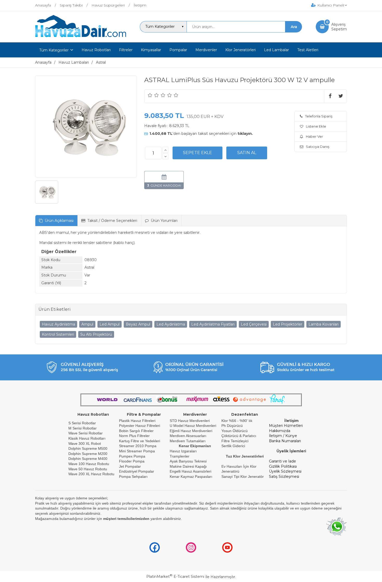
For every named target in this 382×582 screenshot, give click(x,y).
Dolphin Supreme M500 (87, 448)
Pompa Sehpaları (133, 476)
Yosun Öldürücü (234, 431)
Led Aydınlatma (170, 324)
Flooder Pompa (131, 461)
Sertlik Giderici (233, 446)
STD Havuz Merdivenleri (190, 421)
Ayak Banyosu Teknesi (188, 461)
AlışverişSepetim (339, 26)
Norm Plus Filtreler (134, 436)
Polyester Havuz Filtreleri (139, 426)
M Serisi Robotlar (82, 428)
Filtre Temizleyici (234, 441)
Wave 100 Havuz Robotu (89, 464)
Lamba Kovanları (323, 324)
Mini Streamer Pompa (137, 451)
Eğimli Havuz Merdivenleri (191, 431)
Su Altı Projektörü (96, 334)
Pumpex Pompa (132, 456)
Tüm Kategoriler (54, 50)
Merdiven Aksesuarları (188, 436)
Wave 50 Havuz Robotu (88, 469)
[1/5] (150, 95)
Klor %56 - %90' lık (236, 421)
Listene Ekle (316, 126)
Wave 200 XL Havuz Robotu (91, 474)
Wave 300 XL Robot (84, 443)
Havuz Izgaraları (183, 451)
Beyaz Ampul (138, 324)
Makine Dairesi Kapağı (188, 466)
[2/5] (153, 95)
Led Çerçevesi (254, 324)
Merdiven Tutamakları (188, 441)
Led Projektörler (287, 324)
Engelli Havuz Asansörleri (190, 471)
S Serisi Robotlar (82, 423)
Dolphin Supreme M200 (88, 454)
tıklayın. (245, 133)
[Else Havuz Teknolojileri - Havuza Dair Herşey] (80, 37)
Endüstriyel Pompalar (136, 471)
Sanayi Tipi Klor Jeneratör (242, 476)
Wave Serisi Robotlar (85, 433)
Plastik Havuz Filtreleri (137, 421)
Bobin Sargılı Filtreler (136, 431)
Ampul (87, 324)
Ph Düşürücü (232, 426)
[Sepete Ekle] (197, 153)
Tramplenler (179, 456)
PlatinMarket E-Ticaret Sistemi (175, 576)
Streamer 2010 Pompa (137, 446)
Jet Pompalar (130, 466)
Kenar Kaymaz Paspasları (191, 476)
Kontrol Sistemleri (58, 334)
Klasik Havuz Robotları (87, 438)
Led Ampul (110, 324)
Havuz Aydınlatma (58, 324)
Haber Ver (314, 136)
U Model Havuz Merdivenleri (193, 426)
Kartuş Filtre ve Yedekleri (139, 441)
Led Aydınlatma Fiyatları (213, 324)
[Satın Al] (246, 153)
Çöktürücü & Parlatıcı (238, 436)
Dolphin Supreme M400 (87, 459)
